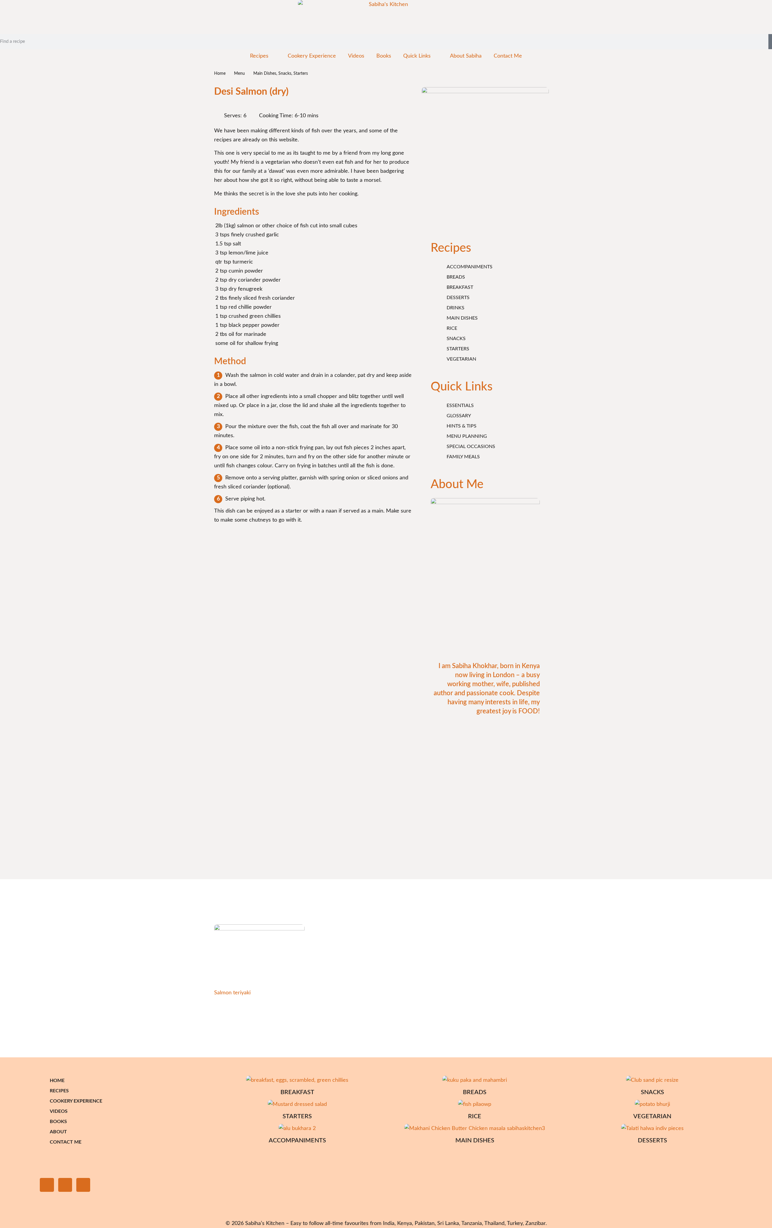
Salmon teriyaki (232, 993)
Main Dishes (264, 73)
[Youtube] (83, 1185)
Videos (356, 56)
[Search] (770, 41)
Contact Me (508, 56)
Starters (300, 73)
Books (383, 56)
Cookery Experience (312, 56)
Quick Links (417, 56)
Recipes (259, 56)
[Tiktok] (65, 1185)
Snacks (284, 73)
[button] (12, 1027)
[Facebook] (47, 1185)
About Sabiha (466, 56)
